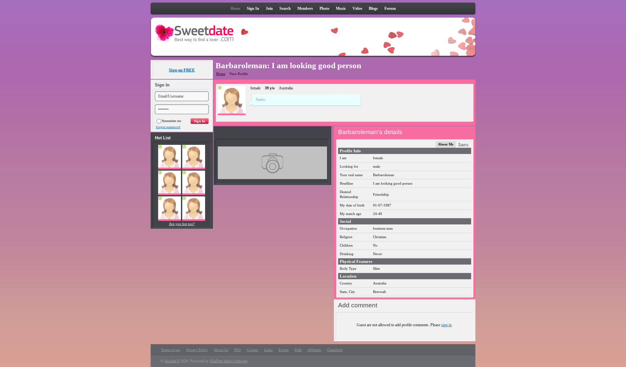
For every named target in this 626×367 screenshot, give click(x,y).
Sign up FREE (182, 70)
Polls (298, 350)
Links (268, 350)
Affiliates (314, 350)
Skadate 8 (171, 361)
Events (283, 350)
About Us (221, 350)
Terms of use (170, 350)
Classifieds (335, 350)
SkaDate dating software (228, 361)
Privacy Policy (197, 350)
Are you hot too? (182, 224)
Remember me (171, 121)
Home (220, 74)
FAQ (237, 350)
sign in (446, 325)
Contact (252, 350)
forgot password (168, 127)
